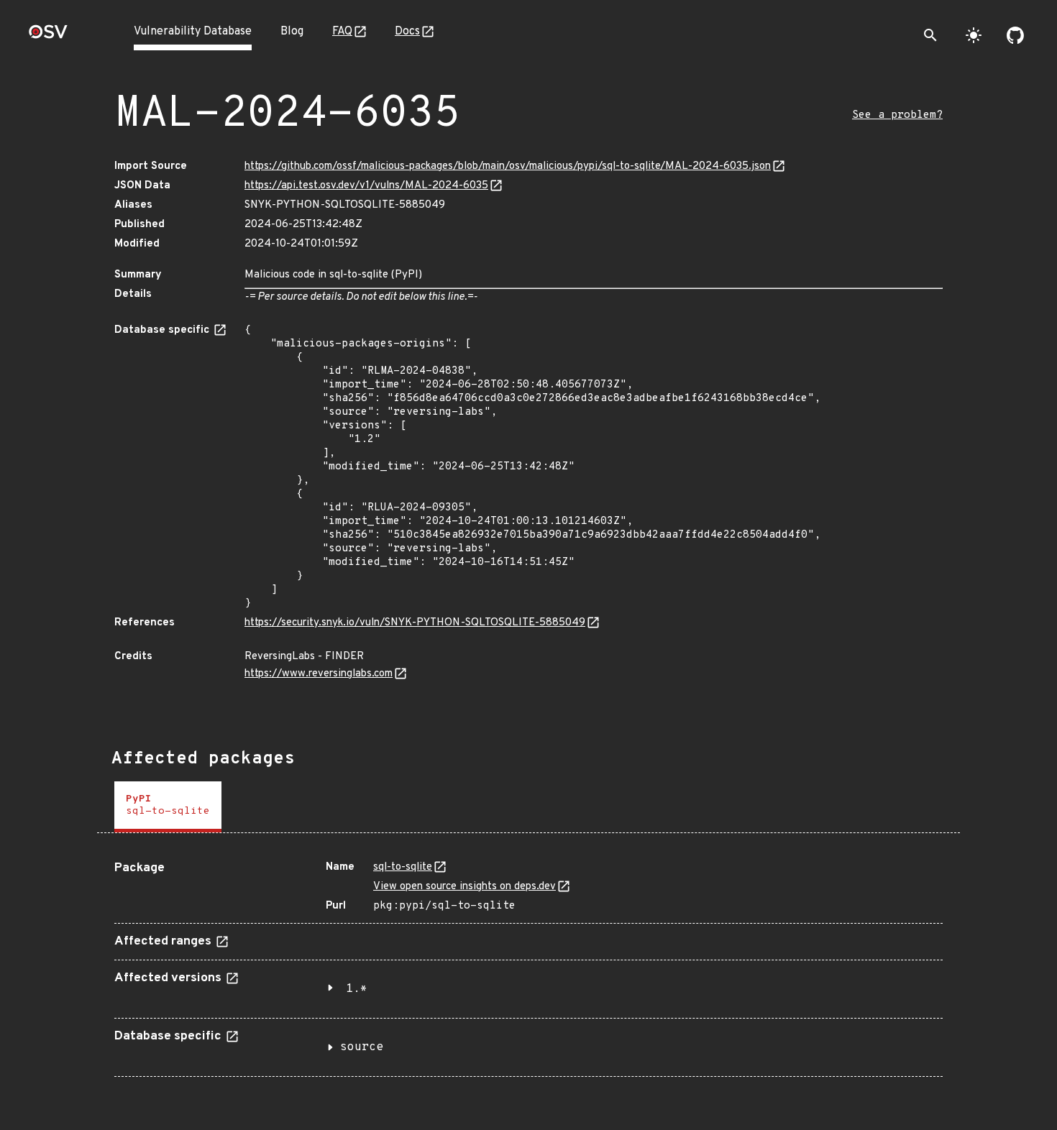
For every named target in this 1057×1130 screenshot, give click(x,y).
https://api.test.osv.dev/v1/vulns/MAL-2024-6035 (366, 186)
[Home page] (48, 36)
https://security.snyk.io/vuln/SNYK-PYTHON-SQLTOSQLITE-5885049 (414, 623)
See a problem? (897, 115)
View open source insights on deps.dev (464, 887)
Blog (291, 31)
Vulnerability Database (193, 31)
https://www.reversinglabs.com (318, 674)
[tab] (167, 806)
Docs (407, 31)
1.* (356, 989)
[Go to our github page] (1015, 35)
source (361, 1047)
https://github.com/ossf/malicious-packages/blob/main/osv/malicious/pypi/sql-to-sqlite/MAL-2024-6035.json (507, 166)
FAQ (342, 31)
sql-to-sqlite (402, 867)
